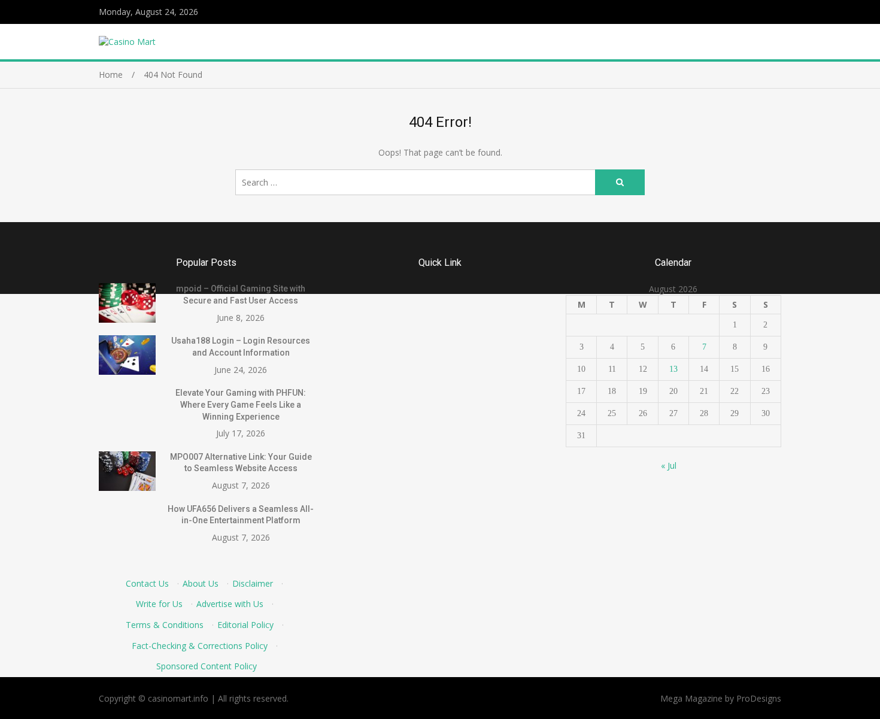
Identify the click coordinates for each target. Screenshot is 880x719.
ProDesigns (758, 698)
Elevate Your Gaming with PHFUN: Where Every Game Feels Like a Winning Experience (240, 404)
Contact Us (147, 583)
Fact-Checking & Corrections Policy (200, 645)
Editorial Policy (245, 624)
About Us (201, 583)
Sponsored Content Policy (206, 666)
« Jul (668, 465)
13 (673, 369)
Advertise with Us (229, 603)
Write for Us (159, 603)
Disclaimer (252, 583)
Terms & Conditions (165, 624)
